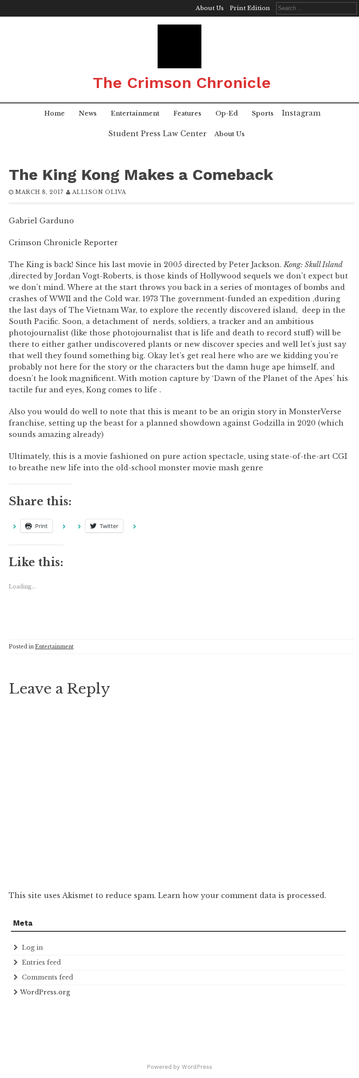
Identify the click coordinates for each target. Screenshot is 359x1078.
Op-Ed (226, 113)
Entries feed (41, 962)
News (88, 113)
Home (54, 113)
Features (187, 113)
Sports (263, 113)
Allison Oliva (99, 192)
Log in (32, 947)
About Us (210, 8)
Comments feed (47, 977)
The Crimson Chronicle (182, 83)
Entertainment (135, 113)
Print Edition (250, 8)
